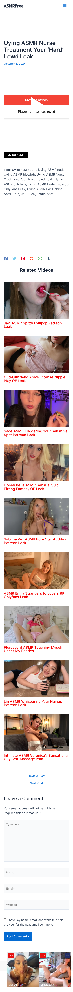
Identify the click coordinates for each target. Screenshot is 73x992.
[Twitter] (14, 258)
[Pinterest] (23, 258)
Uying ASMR (16, 155)
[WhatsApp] (40, 258)
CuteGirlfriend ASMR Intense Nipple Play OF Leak (34, 379)
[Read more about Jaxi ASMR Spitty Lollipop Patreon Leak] (36, 300)
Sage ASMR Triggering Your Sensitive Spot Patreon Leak (36, 433)
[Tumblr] (48, 258)
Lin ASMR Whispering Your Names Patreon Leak (33, 703)
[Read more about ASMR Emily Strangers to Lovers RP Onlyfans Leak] (36, 570)
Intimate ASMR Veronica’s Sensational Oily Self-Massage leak (36, 757)
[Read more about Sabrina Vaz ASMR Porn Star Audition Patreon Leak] (36, 516)
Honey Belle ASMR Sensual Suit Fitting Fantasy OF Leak (31, 487)
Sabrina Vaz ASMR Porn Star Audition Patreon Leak (35, 541)
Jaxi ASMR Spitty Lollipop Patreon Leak (33, 325)
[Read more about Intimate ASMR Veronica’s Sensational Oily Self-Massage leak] (36, 732)
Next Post (36, 783)
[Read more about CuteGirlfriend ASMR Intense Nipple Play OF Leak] (36, 354)
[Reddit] (31, 258)
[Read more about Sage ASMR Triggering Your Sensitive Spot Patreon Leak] (36, 408)
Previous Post (36, 776)
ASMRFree (13, 6)
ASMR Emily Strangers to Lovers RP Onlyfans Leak (34, 595)
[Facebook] (6, 258)
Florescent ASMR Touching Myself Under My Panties (33, 649)
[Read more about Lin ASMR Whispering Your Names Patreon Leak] (36, 678)
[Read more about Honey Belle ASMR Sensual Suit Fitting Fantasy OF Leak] (36, 462)
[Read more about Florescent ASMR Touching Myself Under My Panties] (36, 624)
